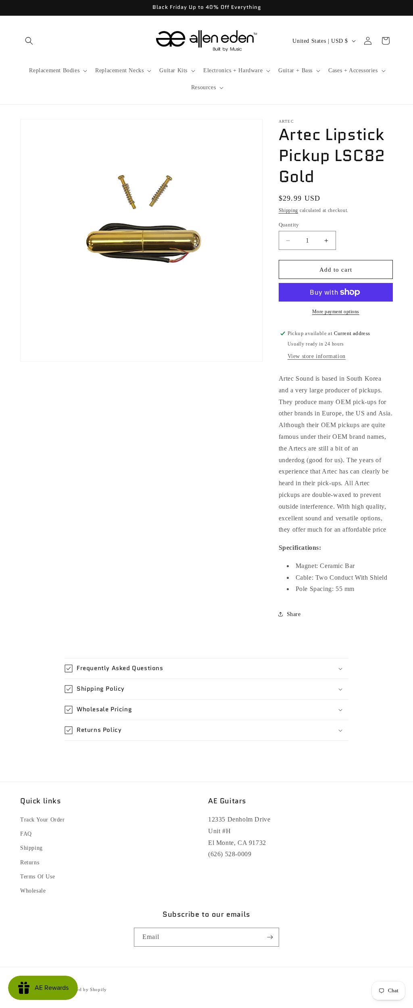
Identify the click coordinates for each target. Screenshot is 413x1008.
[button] (29, 41)
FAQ (26, 834)
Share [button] (294, 614)
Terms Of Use (37, 877)
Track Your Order (42, 820)
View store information (317, 356)
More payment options (335, 311)
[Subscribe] (270, 937)
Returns (29, 862)
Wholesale (33, 891)
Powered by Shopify (85, 989)
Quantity (289, 225)
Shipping (288, 210)
